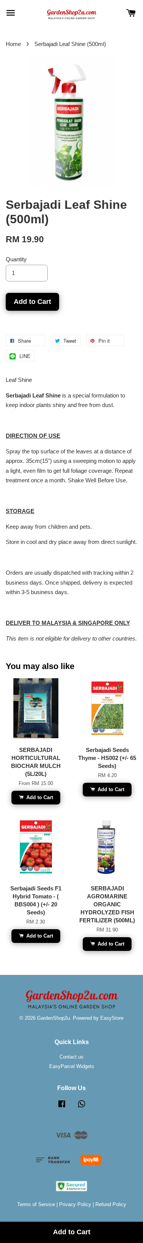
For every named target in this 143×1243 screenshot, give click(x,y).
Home (13, 44)
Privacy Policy (75, 1204)
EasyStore (112, 1018)
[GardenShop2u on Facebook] (61, 1107)
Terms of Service (36, 1204)
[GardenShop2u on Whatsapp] (81, 1107)
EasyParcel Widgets (71, 1066)
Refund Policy (110, 1204)
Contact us (71, 1057)
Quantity (16, 259)
